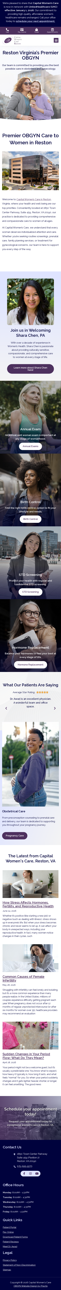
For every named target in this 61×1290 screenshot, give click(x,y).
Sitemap (7, 1270)
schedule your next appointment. (35, 21)
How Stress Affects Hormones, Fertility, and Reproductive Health (28, 904)
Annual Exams (30, 446)
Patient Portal (9, 1227)
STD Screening (30, 592)
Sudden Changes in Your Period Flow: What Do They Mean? (26, 1055)
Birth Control (30, 519)
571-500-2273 (24, 1166)
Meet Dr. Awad (10, 1246)
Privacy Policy (10, 1260)
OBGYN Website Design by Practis (31, 1286)
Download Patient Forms (15, 1237)
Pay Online (8, 1232)
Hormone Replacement (30, 664)
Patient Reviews (11, 1241)
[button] (56, 40)
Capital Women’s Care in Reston (33, 199)
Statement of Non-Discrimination (19, 1265)
